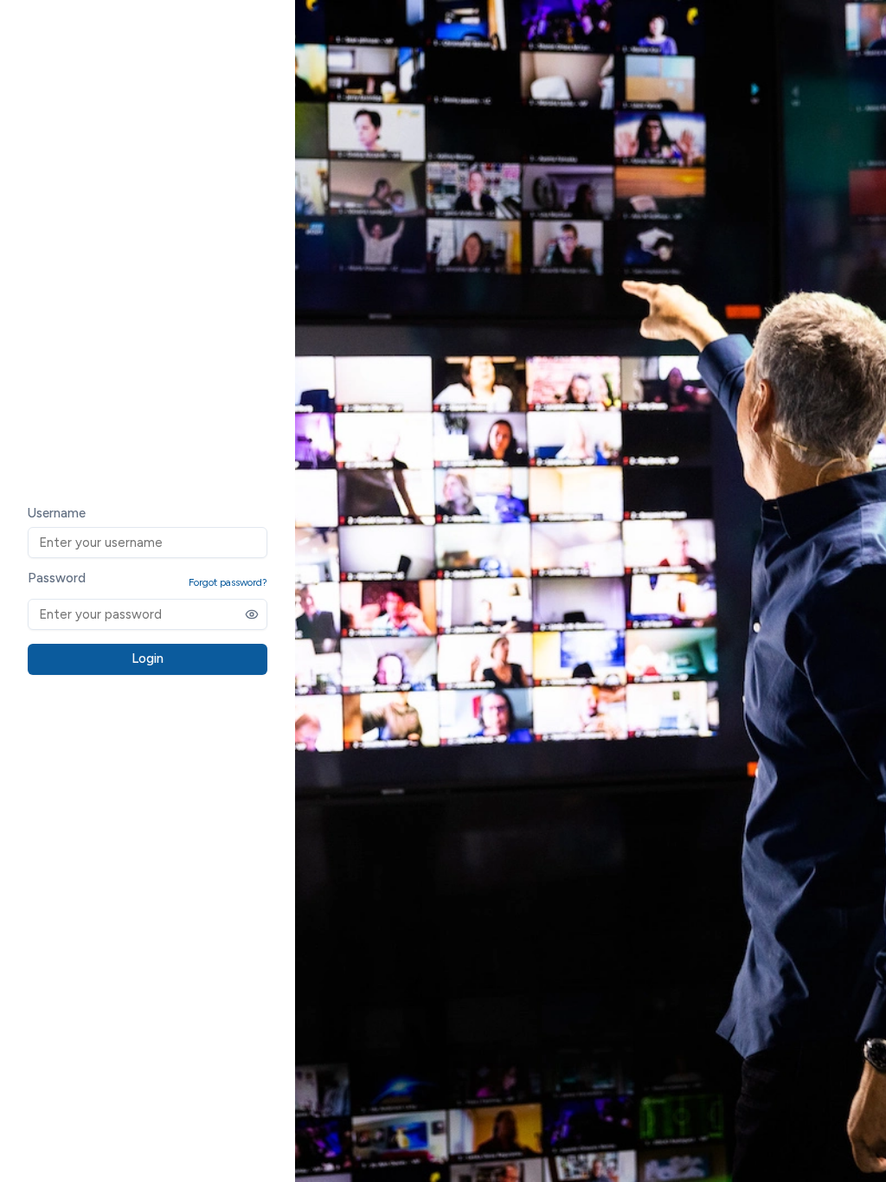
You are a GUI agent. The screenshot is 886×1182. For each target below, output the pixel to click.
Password (57, 578)
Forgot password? (228, 582)
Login (148, 658)
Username (57, 513)
